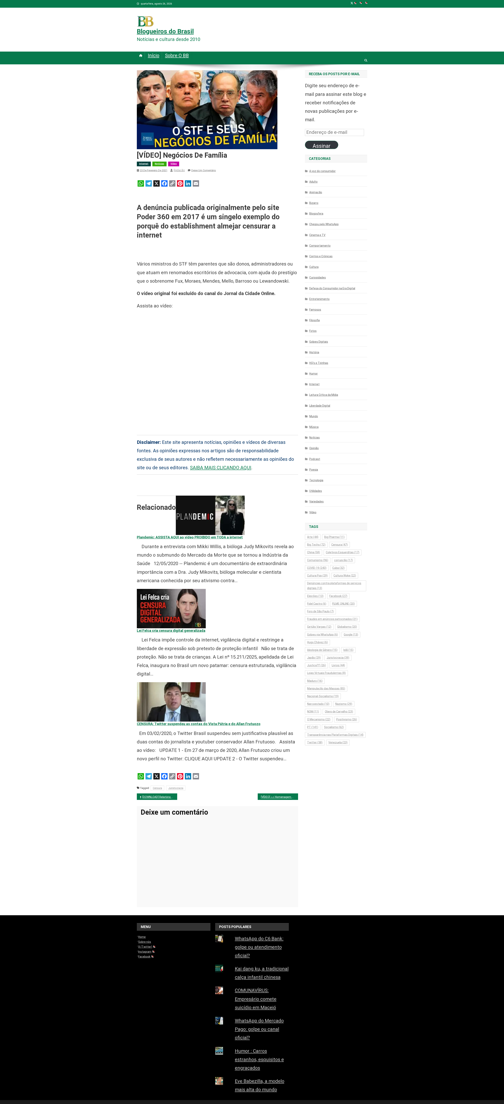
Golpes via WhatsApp (322, 634)
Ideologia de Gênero (322, 649)
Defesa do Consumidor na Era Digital (332, 288)
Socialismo (334, 727)
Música (314, 426)
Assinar (322, 146)
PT (312, 727)
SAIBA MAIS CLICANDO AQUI (220, 467)
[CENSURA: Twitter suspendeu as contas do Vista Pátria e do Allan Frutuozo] (171, 701)
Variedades (316, 501)
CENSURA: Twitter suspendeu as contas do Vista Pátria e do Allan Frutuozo (198, 724)
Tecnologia (316, 480)
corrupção (343, 560)
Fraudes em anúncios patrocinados (332, 619)
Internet (143, 163)
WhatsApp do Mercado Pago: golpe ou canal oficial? (259, 1029)
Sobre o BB (177, 55)
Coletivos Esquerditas (342, 552)
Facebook (338, 596)
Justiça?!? (316, 665)
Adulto (313, 181)
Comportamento (320, 245)
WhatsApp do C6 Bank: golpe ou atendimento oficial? (259, 947)
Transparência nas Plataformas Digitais (335, 734)
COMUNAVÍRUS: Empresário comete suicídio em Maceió (255, 999)
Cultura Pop (317, 575)
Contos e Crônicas (321, 256)
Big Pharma (334, 537)
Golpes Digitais (318, 341)
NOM (313, 711)
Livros (338, 665)
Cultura (314, 266)
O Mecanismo (318, 719)
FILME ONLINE (343, 603)
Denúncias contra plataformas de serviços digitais (334, 586)
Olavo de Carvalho (339, 711)
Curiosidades (317, 277)
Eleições (315, 596)
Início (153, 55)
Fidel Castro (316, 603)
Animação (315, 192)
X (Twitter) (145, 946)
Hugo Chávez (317, 642)
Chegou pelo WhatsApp (324, 224)
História (314, 352)
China (313, 552)
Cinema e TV (317, 235)
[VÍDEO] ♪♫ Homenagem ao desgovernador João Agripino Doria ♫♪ (279, 797)
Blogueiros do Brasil (165, 31)
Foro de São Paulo (320, 611)
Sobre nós (144, 941)
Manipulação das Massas (326, 688)
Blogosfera (316, 213)
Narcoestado (318, 703)
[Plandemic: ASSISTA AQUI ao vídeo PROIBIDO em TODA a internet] (210, 515)
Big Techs (316, 544)
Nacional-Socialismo (323, 696)
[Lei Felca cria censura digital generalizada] (171, 608)
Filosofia (314, 320)
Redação (179, 170)
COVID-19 (316, 567)
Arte (312, 537)
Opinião (314, 448)
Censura (157, 788)
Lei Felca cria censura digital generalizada (171, 630)
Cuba (338, 567)
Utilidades (315, 490)
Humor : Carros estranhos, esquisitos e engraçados (259, 1059)
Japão (314, 657)
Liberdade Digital (319, 405)
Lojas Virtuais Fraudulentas (326, 673)
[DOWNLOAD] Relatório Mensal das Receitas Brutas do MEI (159, 797)
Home (142, 936)
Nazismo (343, 703)
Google (351, 634)
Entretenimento (319, 299)
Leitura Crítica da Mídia (323, 394)
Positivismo (346, 719)
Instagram (144, 951)
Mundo (313, 416)
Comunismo (317, 560)
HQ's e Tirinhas (318, 363)
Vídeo (173, 163)
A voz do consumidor (322, 171)
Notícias (159, 163)
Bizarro (313, 203)
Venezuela (337, 742)
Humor (313, 373)
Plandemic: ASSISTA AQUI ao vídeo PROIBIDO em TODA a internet (190, 537)
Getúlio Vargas (319, 626)
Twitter (314, 742)
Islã (348, 649)
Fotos (313, 330)
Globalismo (347, 626)
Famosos (315, 309)
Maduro (314, 680)
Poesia (313, 469)
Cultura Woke (345, 575)
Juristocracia (175, 788)
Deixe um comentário (203, 170)
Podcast (314, 459)
